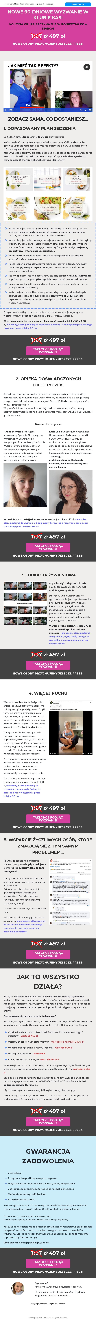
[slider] (47, 110)
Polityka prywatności (39, 1304)
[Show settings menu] (85, 110)
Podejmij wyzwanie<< (59, 1295)
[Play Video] (6, 110)
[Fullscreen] (90, 110)
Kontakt (62, 1304)
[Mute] (80, 110)
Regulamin (53, 1304)
